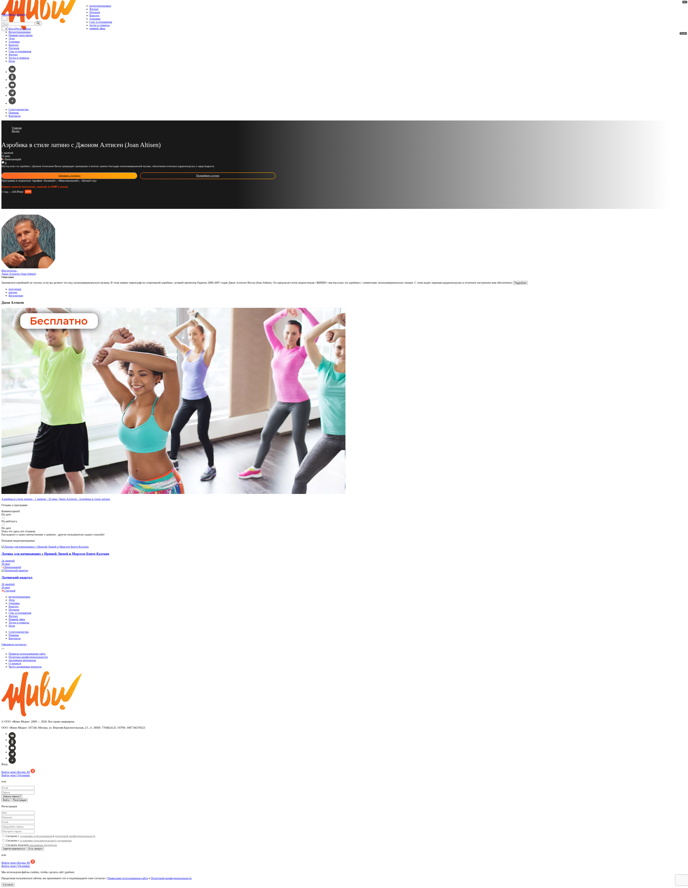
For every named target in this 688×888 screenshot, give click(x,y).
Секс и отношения (100, 21)
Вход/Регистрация (20, 28)
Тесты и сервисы (19, 57)
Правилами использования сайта (128, 878)
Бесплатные (16, 295)
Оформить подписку (14, 14)
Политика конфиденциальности (28, 657)
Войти (6, 800)
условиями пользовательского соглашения (45, 840)
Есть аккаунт (35, 848)
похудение (15, 289)
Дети (12, 38)
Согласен (8, 884)
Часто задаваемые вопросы (25, 666)
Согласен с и (50, 836)
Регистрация (19, 800)
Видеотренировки (20, 32)
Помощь (14, 112)
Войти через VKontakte (15, 775)
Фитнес (94, 9)
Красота (94, 15)
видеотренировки (100, 5)
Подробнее (520, 282)
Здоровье (95, 18)
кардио (13, 292)
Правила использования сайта (27, 653)
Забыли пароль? (12, 796)
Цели (12, 61)
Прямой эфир (17, 619)
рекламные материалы (22, 660)
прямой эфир (97, 28)
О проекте (15, 663)
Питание (94, 12)
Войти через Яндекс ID (16, 772)
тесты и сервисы (99, 25)
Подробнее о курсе (207, 175)
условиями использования (36, 836)
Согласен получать (31, 845)
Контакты (15, 115)
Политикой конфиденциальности (171, 878)
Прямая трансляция (20, 35)
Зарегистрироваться (14, 848)
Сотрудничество (19, 109)
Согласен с (38, 840)
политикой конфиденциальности (75, 836)
